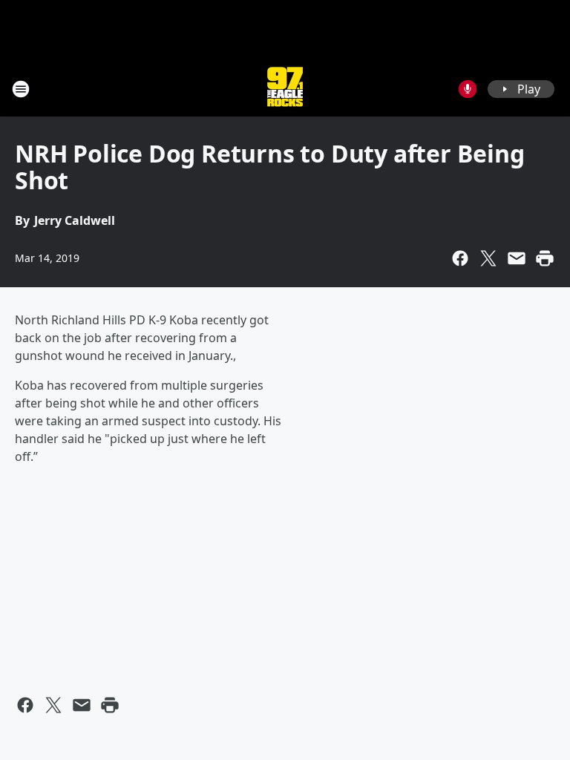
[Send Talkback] (467, 89)
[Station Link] (285, 89)
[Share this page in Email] (516, 258)
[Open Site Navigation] (21, 89)
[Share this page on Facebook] (460, 258)
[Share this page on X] (488, 258)
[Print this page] (544, 258)
